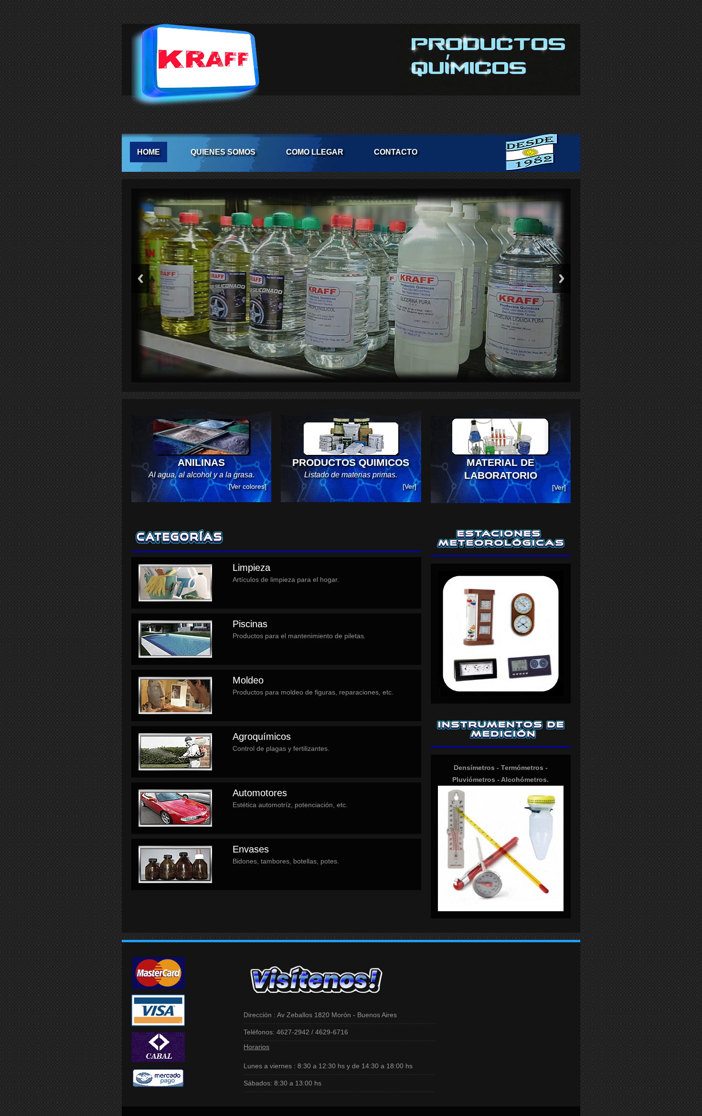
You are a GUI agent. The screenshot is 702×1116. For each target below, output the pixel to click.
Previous (140, 278)
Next (562, 278)
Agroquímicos (262, 736)
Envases (251, 849)
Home (148, 152)
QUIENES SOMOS (223, 152)
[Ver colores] (247, 486)
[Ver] (409, 486)
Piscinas (250, 624)
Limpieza (251, 567)
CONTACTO (395, 152)
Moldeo (248, 680)
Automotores (260, 793)
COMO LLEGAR (314, 152)
